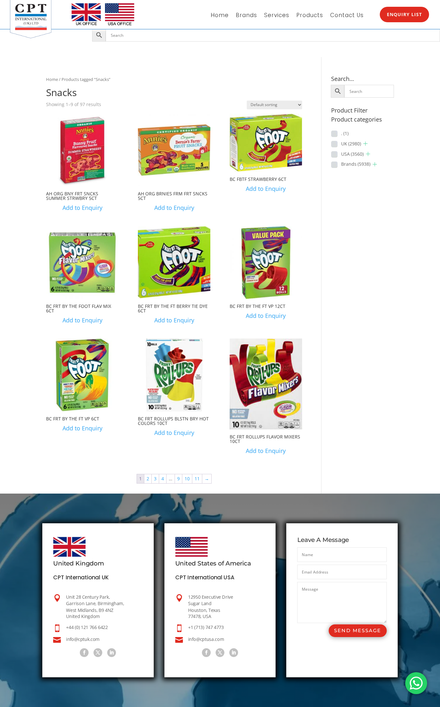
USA (352, 154)
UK (351, 144)
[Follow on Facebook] (84, 652)
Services (276, 16)
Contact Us (347, 16)
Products (309, 16)
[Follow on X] (98, 652)
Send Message (357, 631)
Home (220, 16)
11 (197, 479)
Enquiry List (404, 14)
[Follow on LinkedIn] (111, 652)
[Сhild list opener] (365, 144)
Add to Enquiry (82, 207)
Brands (246, 16)
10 (187, 479)
